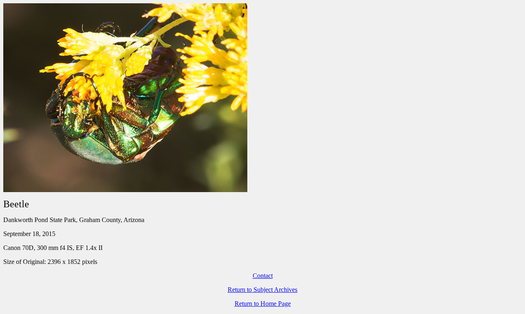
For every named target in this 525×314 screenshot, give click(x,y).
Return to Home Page (263, 303)
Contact (263, 275)
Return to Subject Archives (262, 289)
